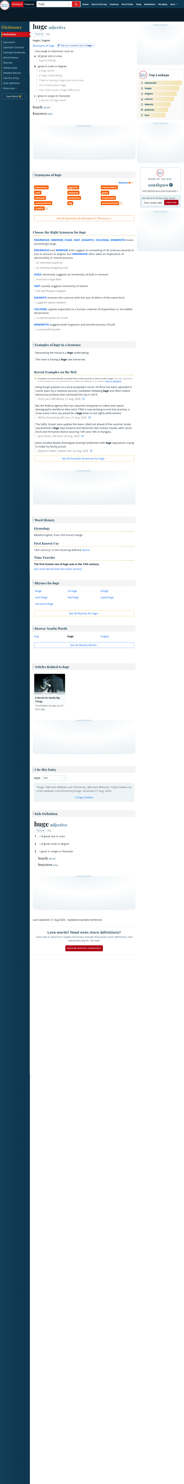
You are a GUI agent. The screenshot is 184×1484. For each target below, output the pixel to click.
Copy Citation (85, 797)
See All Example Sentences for (83, 458)
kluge (38, 591)
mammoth (118, 240)
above (85, 550)
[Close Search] (69, 4)
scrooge (72, 591)
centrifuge (41, 597)
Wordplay (162, 4)
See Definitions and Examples (159, 190)
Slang (138, 4)
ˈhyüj (37, 34)
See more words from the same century (58, 569)
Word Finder (127, 4)
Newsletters (149, 4)
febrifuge (73, 597)
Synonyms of (43, 45)
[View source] (83, 399)
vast (77, 240)
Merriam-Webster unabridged (84, 948)
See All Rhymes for (83, 613)
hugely (105, 636)
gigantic (87, 240)
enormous (41, 240)
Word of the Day (99, 4)
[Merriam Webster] (160, 173)
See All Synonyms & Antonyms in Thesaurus (83, 218)
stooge (104, 591)
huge (68, 240)
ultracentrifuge (44, 604)
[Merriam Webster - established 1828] (4, 3)
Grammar (114, 4)
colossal (102, 240)
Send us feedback (113, 381)
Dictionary (11, 27)
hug (36, 636)
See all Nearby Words (83, 645)
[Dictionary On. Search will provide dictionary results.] (23, 4)
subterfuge (107, 597)
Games (85, 4)
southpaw (158, 185)
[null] (171, 185)
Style (37, 778)
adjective (57, 27)
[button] (174, 4)
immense (57, 240)
